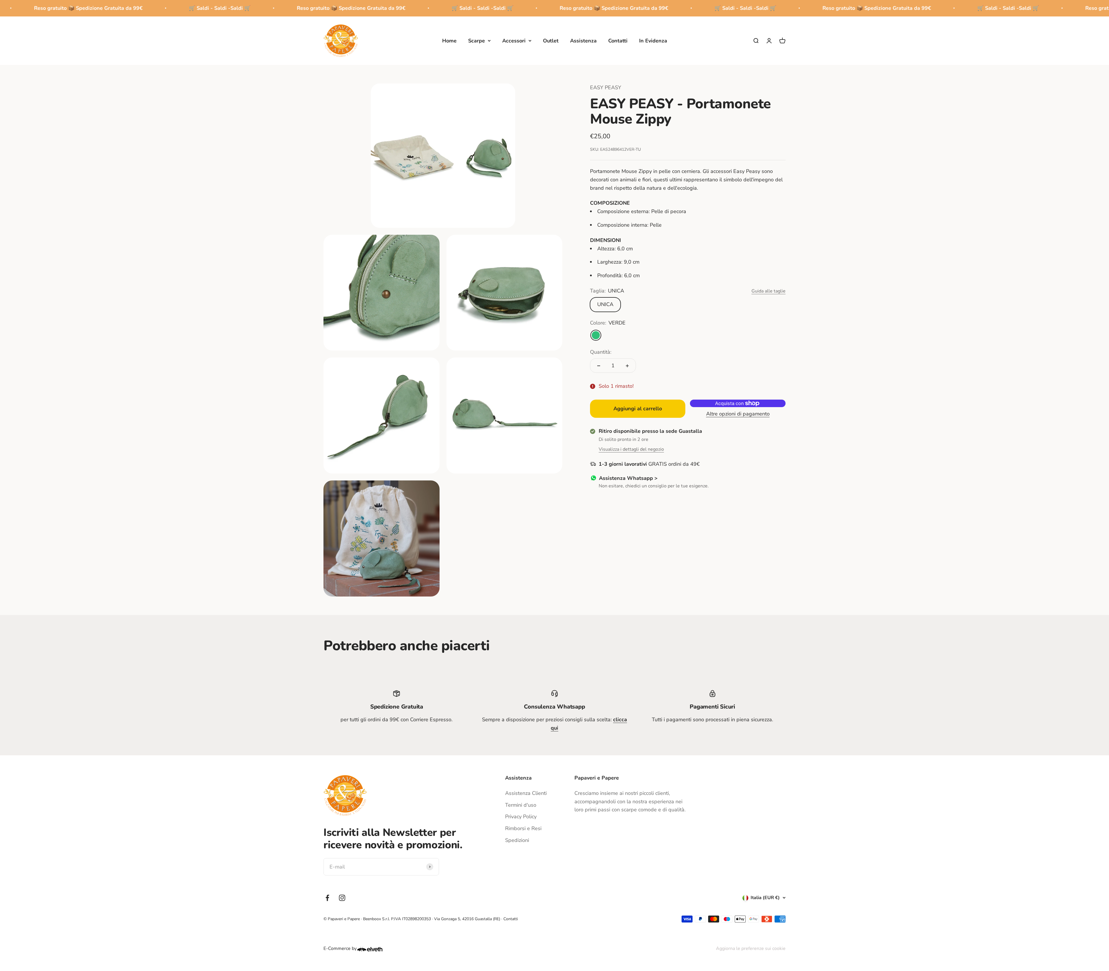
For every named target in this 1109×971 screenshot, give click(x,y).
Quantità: (600, 351)
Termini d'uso (520, 805)
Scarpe (476, 40)
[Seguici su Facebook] (327, 898)
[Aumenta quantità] (627, 366)
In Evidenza (653, 40)
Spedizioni (517, 840)
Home (449, 40)
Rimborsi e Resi (523, 828)
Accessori (514, 40)
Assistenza (583, 40)
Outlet (551, 40)
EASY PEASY (605, 87)
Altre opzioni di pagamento (738, 413)
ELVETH (377, 949)
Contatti (618, 40)
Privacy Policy (521, 816)
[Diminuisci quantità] (598, 366)
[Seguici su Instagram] (342, 898)
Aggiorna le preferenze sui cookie (751, 948)
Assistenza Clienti (526, 793)
